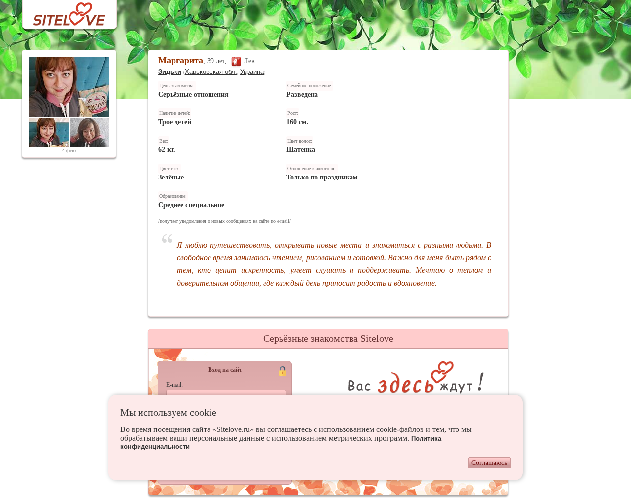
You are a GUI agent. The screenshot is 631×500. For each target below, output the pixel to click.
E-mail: (174, 384)
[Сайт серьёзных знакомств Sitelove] (61, 11)
